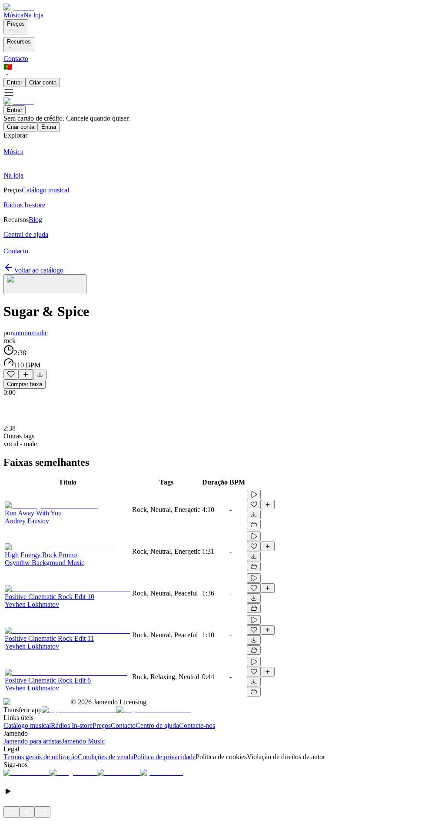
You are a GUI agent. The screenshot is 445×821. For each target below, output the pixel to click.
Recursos (19, 41)
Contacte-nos (197, 725)
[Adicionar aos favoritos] (10, 374)
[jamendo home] (18, 7)
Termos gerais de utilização (40, 756)
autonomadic (30, 332)
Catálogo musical (27, 725)
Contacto (15, 58)
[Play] (44, 284)
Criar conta (42, 82)
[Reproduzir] (254, 494)
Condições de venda (105, 756)
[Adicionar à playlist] (25, 374)
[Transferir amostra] (40, 374)
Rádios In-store (72, 725)
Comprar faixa (24, 384)
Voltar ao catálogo (38, 270)
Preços (16, 23)
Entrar (14, 82)
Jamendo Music (83, 741)
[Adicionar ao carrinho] (254, 524)
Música (13, 15)
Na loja (33, 15)
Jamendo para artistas (32, 741)
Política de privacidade (164, 756)
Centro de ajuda (157, 725)
